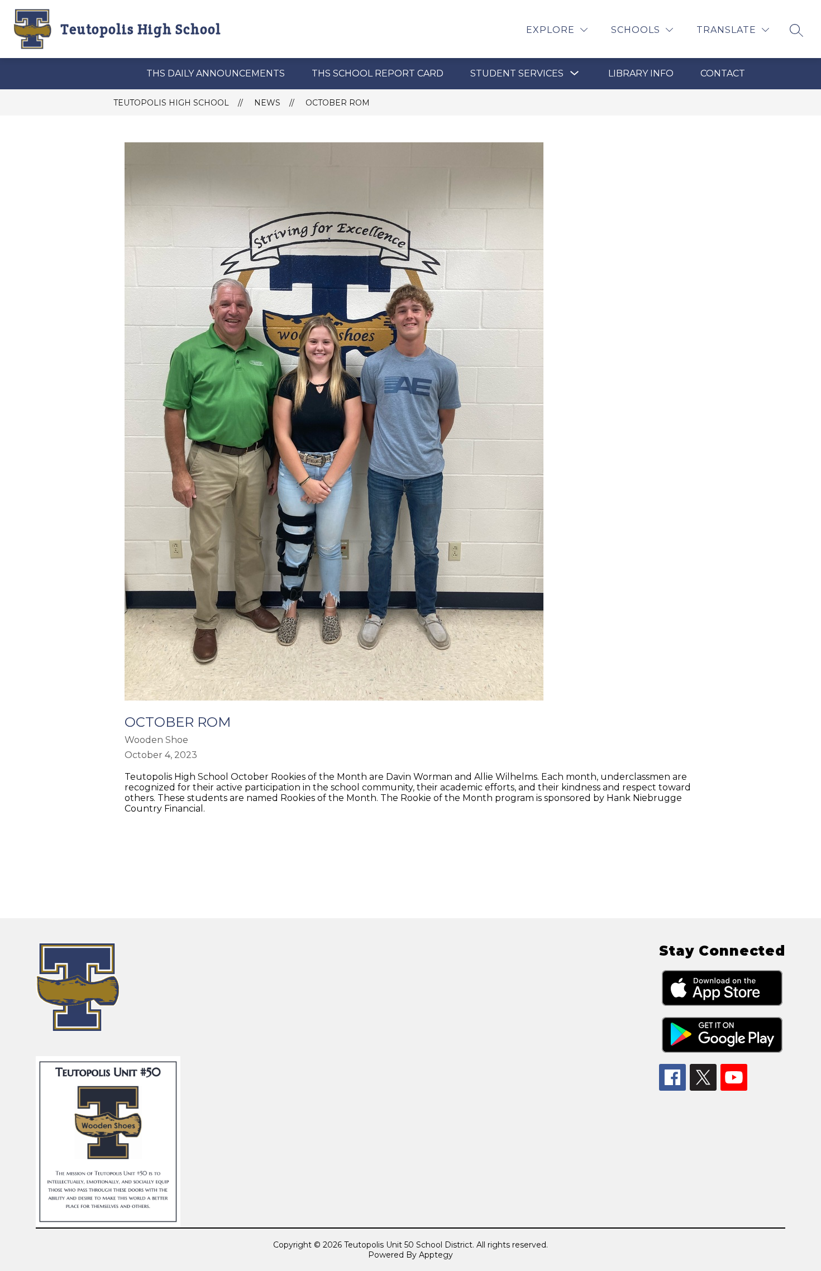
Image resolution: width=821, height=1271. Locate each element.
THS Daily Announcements (215, 73)
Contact (722, 73)
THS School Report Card (377, 73)
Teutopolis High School (171, 103)
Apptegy (436, 1255)
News (267, 103)
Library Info (641, 73)
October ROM (338, 103)
